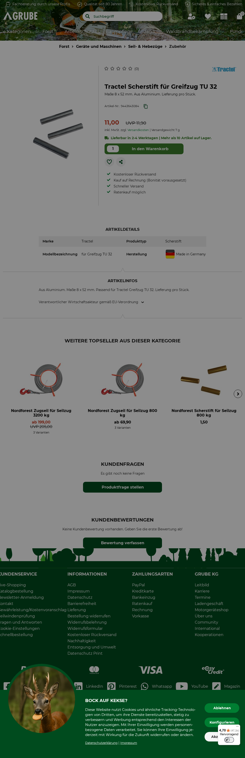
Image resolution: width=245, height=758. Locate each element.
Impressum (128, 743)
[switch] (229, 740)
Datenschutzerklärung (101, 743)
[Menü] (237, 727)
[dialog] (122, 379)
